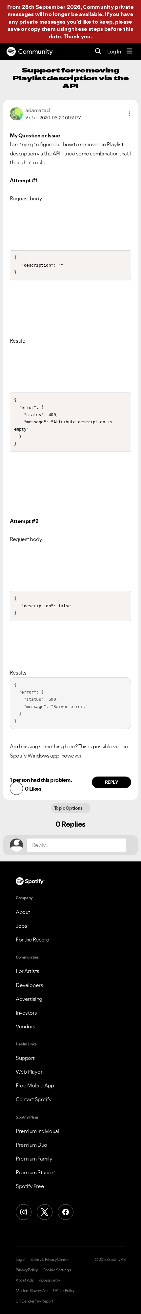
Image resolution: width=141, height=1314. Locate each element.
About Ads (25, 1280)
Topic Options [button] (68, 808)
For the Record (32, 939)
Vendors (25, 1026)
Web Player (29, 1071)
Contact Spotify (34, 1099)
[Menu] (129, 51)
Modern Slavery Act (32, 1290)
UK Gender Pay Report (34, 1301)
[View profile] (16, 113)
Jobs (21, 925)
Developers (29, 985)
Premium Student (36, 1172)
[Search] (98, 51)
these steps (87, 28)
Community (35, 51)
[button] (129, 114)
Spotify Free (30, 1186)
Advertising (29, 998)
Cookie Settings (57, 1270)
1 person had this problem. (41, 779)
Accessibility (49, 1280)
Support (25, 1057)
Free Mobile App (35, 1085)
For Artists (27, 971)
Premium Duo (31, 1144)
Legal (20, 1259)
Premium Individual (37, 1131)
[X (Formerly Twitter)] (44, 1212)
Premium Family (34, 1158)
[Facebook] (65, 1212)
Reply (111, 782)
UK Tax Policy (63, 1290)
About (23, 912)
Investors (26, 1012)
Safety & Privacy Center (49, 1259)
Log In (114, 51)
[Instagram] (23, 1212)
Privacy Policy (26, 1270)
